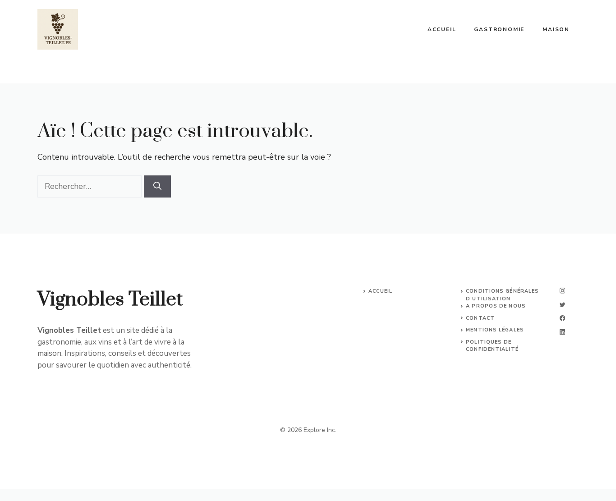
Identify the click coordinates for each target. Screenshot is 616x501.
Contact (480, 318)
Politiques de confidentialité (492, 346)
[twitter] (562, 305)
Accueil (442, 29)
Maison (556, 29)
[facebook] (562, 318)
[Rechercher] (157, 186)
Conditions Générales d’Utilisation (502, 295)
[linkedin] (562, 332)
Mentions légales (495, 329)
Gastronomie (499, 29)
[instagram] (562, 291)
